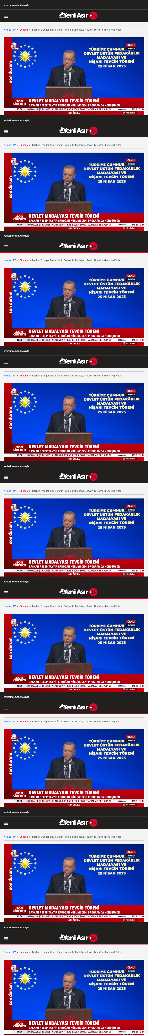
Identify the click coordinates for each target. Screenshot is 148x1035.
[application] (74, 517)
